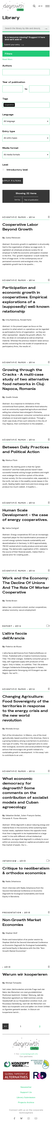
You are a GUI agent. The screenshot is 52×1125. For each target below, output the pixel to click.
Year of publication (31, 200)
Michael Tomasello (13, 983)
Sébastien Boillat (13, 815)
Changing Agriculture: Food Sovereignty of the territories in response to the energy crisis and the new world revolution (25, 708)
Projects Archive (26, 1102)
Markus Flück (11, 460)
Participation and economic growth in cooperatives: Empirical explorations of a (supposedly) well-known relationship (25, 299)
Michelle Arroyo (12, 729)
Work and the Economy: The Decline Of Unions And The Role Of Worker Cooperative (25, 585)
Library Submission (26, 1097)
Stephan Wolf (11, 933)
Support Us (26, 1092)
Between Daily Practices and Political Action (25, 449)
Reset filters (7, 59)
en (39, 6)
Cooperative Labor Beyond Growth (20, 227)
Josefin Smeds (12, 397)
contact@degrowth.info (29, 1054)
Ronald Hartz (25, 320)
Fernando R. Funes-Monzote (14, 818)
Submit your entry (12, 45)
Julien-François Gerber (31, 815)
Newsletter (26, 1087)
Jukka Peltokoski (13, 238)
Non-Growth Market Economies (21, 922)
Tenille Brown (11, 601)
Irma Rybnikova (12, 320)
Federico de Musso (14, 647)
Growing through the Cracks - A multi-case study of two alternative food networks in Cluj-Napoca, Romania (25, 379)
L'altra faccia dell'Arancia (14, 635)
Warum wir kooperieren (24, 974)
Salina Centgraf (12, 528)
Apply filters (11, 181)
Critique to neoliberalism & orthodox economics (25, 870)
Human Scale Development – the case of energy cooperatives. (25, 515)
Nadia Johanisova (13, 881)
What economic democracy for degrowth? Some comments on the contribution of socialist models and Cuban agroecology (25, 792)
